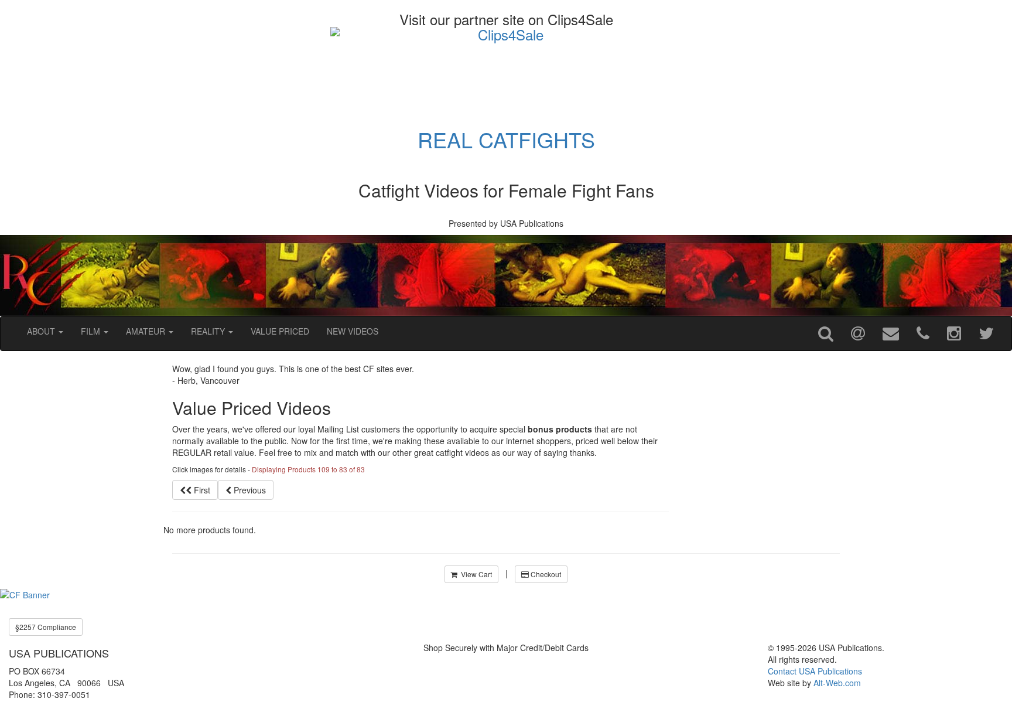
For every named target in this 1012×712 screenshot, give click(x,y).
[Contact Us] (891, 333)
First (201, 490)
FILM (91, 331)
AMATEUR (146, 331)
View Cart (474, 574)
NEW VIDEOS (352, 331)
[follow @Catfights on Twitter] (986, 333)
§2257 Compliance (45, 627)
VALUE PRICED (280, 331)
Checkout (545, 574)
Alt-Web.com (837, 683)
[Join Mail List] (858, 333)
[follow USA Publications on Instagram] (954, 333)
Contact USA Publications (815, 671)
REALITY (209, 331)
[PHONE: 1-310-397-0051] (923, 333)
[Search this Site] (825, 333)
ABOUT (42, 331)
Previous (248, 490)
